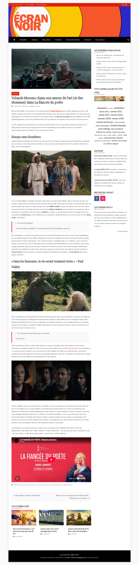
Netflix (125, 135)
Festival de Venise (118, 132)
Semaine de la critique (119, 141)
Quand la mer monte (75, 348)
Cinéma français (19, 485)
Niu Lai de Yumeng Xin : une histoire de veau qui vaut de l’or (23, 531)
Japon (105, 135)
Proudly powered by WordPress (52, 557)
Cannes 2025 (104, 118)
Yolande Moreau (55, 111)
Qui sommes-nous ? (17, 4)
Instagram (126, 5)
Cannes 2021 (104, 111)
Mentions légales (41, 4)
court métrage (104, 129)
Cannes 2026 (118, 118)
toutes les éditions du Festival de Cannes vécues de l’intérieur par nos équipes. (110, 183)
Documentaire (117, 129)
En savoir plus (123, 231)
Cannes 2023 (104, 115)
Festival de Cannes (73, 40)
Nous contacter (29, 4)
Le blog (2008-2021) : (102, 169)
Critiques (34, 40)
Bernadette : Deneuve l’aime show (27, 495)
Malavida (119, 135)
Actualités (23, 40)
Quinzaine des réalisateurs (102, 141)
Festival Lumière (98, 135)
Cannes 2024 (117, 115)
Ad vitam (110, 108)
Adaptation (102, 108)
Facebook (123, 5)
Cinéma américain (104, 122)
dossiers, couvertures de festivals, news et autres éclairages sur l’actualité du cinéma (110, 172)
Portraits (58, 40)
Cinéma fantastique (102, 126)
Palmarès (101, 138)
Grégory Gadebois (30, 485)
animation (119, 108)
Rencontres (46, 40)
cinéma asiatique (119, 122)
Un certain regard (110, 143)
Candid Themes (92, 557)
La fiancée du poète (42, 485)
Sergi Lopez (58, 485)
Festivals (87, 40)
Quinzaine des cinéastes (113, 138)
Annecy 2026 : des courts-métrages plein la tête (49, 530)
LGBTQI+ (114, 135)
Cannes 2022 (116, 111)
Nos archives (100, 40)
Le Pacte (51, 485)
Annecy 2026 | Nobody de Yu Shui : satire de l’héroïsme (78, 530)
